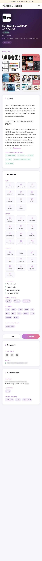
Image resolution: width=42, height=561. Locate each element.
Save (12, 336)
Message (31, 336)
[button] (21, 383)
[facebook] (17, 355)
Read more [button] (17, 148)
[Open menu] (38, 6)
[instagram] (12, 355)
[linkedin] (7, 355)
